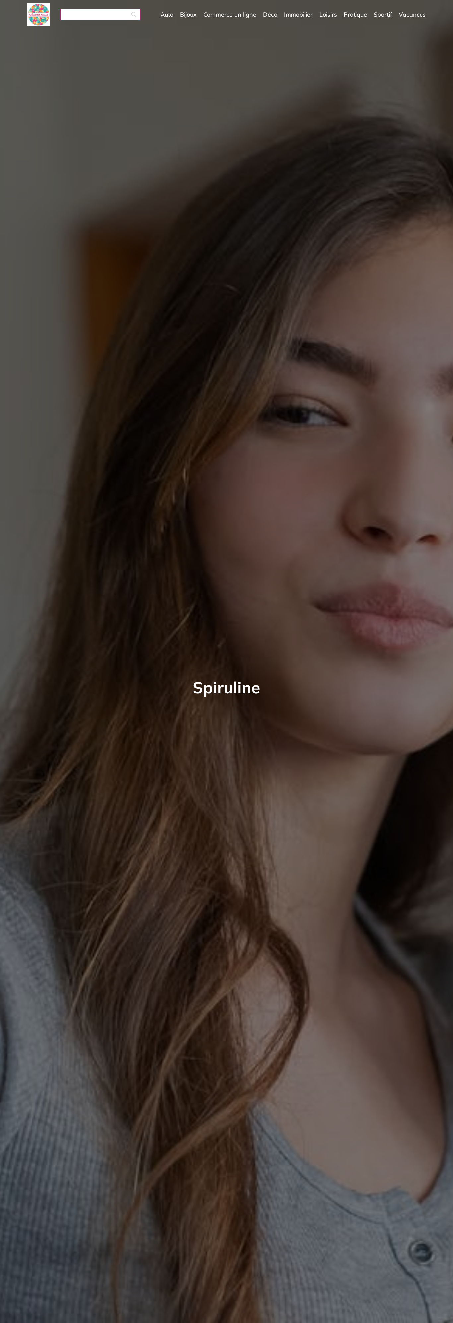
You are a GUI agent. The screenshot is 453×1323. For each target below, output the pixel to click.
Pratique (355, 14)
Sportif (383, 14)
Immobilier (298, 14)
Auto (167, 14)
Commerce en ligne (229, 14)
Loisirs (328, 14)
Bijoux (188, 14)
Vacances (412, 14)
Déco (270, 14)
